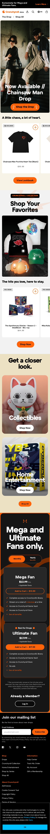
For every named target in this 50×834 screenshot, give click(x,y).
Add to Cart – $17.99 (25, 647)
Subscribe (40, 732)
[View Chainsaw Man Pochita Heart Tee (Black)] (20, 142)
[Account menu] (27, 12)
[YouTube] (24, 747)
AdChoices (6, 786)
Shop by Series (8, 771)
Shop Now (25, 344)
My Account (32, 767)
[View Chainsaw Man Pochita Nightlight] (14, 265)
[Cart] (46, 12)
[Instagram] (17, 747)
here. (30, 820)
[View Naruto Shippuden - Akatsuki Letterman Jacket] (23, 251)
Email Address (8, 727)
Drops (4, 759)
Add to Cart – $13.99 (25, 591)
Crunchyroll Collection (11, 763)
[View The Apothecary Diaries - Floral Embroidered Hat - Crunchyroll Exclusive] (34, 258)
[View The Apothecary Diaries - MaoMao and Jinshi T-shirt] (34, 234)
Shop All (20, 17)
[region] (26, 148)
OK (25, 827)
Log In (25, 703)
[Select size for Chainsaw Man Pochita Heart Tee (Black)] (35, 127)
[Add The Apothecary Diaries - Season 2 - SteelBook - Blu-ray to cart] (35, 291)
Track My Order (33, 763)
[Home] (13, 12)
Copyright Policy (8, 794)
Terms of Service (9, 802)
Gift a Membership (35, 771)
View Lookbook (25, 180)
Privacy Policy (7, 798)
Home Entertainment (10, 767)
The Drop (6, 17)
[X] (10, 747)
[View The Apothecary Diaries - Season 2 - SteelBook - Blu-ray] (20, 306)
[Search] (33, 12)
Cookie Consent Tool (10, 790)
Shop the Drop (25, 107)
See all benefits (15, 614)
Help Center (32, 759)
